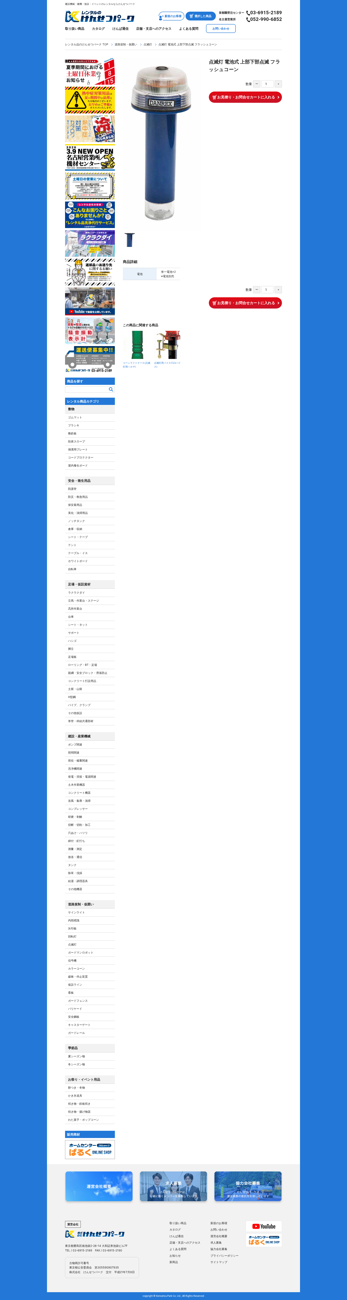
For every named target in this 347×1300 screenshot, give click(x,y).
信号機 (72, 960)
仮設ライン (75, 984)
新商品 (173, 1262)
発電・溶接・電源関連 (82, 776)
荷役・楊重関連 (78, 760)
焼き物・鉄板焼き (79, 1103)
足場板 (72, 656)
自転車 (72, 569)
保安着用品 (75, 504)
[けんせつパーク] (99, 19)
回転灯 (72, 936)
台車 (71, 616)
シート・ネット (78, 624)
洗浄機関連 (75, 768)
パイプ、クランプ (79, 705)
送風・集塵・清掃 (79, 800)
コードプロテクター (80, 457)
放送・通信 (75, 857)
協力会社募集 (218, 1249)
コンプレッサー (78, 808)
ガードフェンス (78, 1000)
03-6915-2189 (266, 12)
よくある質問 (188, 28)
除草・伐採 (75, 873)
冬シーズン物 (76, 1064)
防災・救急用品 (78, 496)
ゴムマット (75, 417)
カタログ (98, 28)
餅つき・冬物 (76, 1087)
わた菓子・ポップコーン (83, 1119)
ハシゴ (72, 640)
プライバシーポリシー (224, 1255)
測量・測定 (75, 849)
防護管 (72, 488)
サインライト (76, 912)
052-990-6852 (266, 19)
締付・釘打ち (76, 841)
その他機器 (75, 889)
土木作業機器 (76, 784)
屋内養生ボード (78, 465)
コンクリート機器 (79, 792)
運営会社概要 (218, 1236)
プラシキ (73, 425)
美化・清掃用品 (78, 512)
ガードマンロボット (80, 952)
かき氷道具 (75, 1095)
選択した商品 (203, 16)
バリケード (75, 1008)
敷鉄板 (72, 433)
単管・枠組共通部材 (80, 721)
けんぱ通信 (120, 28)
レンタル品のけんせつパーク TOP (86, 44)
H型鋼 (72, 697)
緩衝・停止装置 (78, 976)
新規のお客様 (173, 16)
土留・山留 (75, 689)
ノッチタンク (76, 521)
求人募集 (216, 1242)
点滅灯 (148, 44)
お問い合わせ (220, 28)
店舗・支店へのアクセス (153, 28)
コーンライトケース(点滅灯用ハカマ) (136, 364)
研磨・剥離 (75, 816)
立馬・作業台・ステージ (83, 600)
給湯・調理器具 (78, 881)
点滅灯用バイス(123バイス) (167, 364)
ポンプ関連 (75, 744)
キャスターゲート (79, 1024)
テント (72, 545)
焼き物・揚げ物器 (79, 1111)
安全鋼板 (73, 1016)
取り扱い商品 (74, 28)
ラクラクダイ (76, 592)
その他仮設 (75, 713)
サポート (73, 632)
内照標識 (73, 920)
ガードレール (76, 1032)
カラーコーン (76, 968)
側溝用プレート (78, 449)
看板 (71, 992)
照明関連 (73, 752)
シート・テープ (78, 537)
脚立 (71, 648)
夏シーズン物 (76, 1056)
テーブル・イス (78, 553)
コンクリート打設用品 (82, 681)
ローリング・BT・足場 (82, 664)
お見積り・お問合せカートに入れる (246, 97)
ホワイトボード (78, 561)
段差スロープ (76, 441)
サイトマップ (218, 1262)
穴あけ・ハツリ (78, 832)
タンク (72, 865)
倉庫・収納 (75, 529)
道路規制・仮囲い (126, 44)
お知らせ (175, 1255)
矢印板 (72, 928)
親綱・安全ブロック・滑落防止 (87, 672)
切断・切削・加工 (79, 824)
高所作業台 (75, 608)
